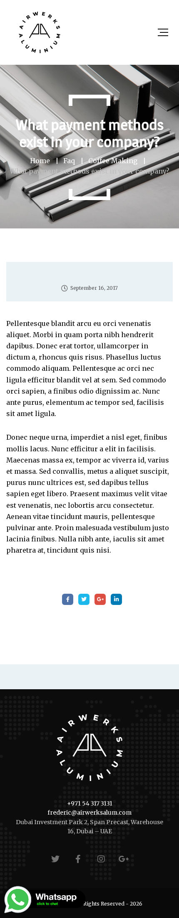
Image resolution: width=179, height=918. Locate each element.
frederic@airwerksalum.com (89, 812)
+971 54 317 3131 (89, 803)
